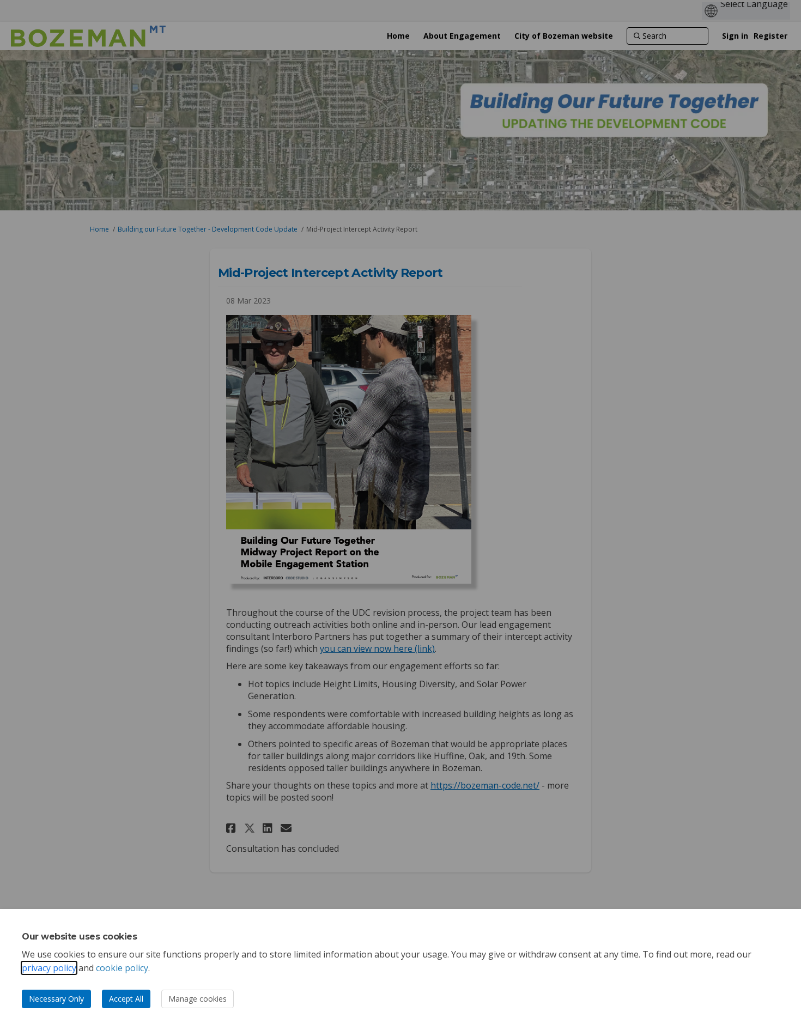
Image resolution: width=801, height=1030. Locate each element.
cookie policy (122, 968)
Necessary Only (56, 998)
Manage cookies (197, 998)
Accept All (126, 998)
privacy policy (49, 968)
